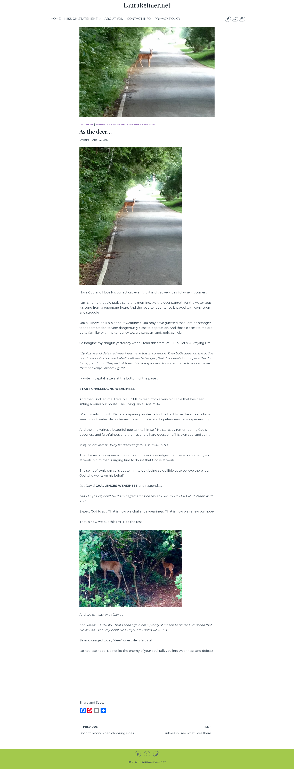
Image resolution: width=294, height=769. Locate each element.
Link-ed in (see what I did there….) (189, 730)
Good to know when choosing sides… (107, 730)
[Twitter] (235, 19)
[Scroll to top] (285, 763)
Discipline (86, 124)
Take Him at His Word (142, 124)
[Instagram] (242, 19)
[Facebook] (228, 19)
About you (113, 19)
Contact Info (139, 19)
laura (86, 139)
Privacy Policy (167, 19)
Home (56, 19)
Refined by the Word (110, 124)
